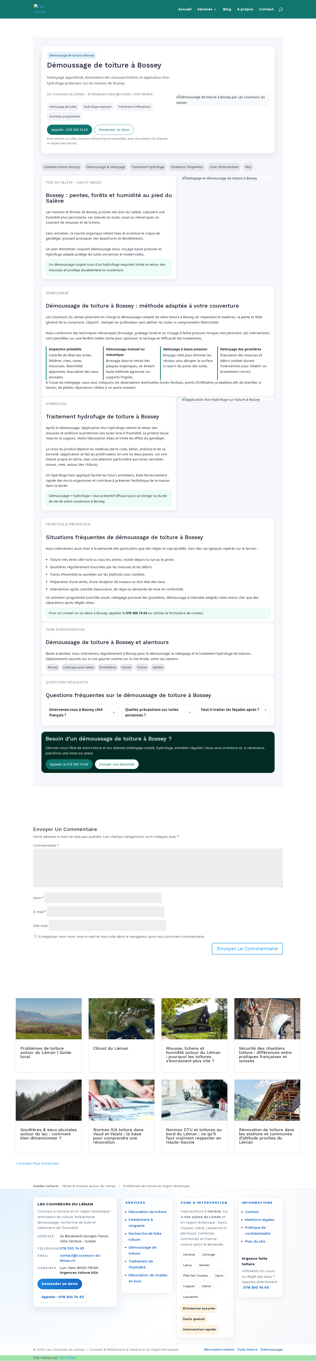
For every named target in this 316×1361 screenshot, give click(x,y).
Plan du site (255, 1241)
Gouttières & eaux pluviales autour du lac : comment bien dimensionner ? (48, 1133)
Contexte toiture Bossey (62, 167)
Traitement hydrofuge (148, 167)
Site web (40, 926)
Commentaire (45, 845)
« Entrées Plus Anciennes (37, 1163)
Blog (227, 9)
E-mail (39, 912)
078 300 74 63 (72, 1248)
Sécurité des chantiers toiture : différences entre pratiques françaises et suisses (265, 1054)
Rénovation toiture (219, 1349)
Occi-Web (67, 1358)
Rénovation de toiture (147, 1212)
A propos (245, 9)
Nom (38, 898)
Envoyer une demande (116, 764)
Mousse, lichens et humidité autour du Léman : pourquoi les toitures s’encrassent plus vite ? (193, 1054)
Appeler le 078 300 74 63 (69, 764)
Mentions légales (259, 1220)
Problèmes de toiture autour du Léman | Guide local (45, 1052)
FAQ (248, 167)
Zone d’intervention (224, 167)
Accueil (184, 9)
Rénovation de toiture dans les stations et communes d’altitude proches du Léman (266, 1136)
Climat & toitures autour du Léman (89, 1186)
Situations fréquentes (187, 167)
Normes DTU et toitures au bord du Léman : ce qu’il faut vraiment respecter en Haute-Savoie (194, 1136)
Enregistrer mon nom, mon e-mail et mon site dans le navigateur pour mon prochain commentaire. (122, 937)
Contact (266, 9)
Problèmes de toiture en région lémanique (156, 1186)
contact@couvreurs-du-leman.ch (80, 1258)
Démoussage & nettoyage (105, 167)
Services (204, 9)
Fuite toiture (247, 1349)
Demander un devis (114, 129)
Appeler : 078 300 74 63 (69, 129)
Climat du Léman (110, 1048)
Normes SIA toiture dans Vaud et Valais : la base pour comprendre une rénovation (118, 1136)
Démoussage (272, 1349)
